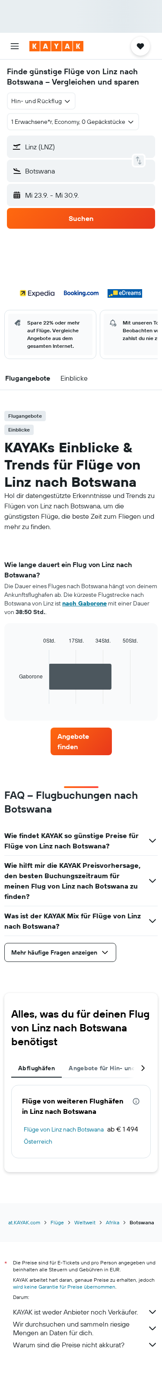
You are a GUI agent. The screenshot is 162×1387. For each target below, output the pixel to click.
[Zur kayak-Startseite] (56, 46)
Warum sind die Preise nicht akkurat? (68, 1344)
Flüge (57, 1222)
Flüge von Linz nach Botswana (64, 1129)
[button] (14, 46)
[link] (81, 741)
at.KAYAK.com (24, 1222)
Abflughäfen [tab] (36, 1068)
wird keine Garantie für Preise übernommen (64, 1286)
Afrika (112, 1222)
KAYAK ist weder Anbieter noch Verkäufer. (75, 1312)
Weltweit (84, 1222)
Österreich (38, 1141)
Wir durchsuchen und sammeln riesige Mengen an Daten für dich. (71, 1328)
